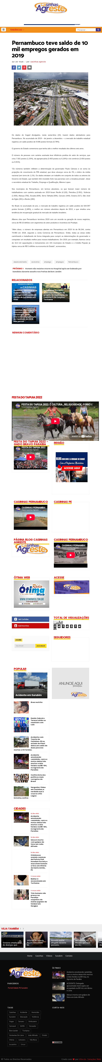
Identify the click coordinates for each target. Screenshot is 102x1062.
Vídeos (49, 956)
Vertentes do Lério (16, 1035)
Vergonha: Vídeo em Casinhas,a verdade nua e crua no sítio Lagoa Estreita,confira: (30, 792)
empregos (60, 262)
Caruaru (21, 1021)
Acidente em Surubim (29, 695)
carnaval (12, 1026)
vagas (11, 1021)
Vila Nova (33, 1040)
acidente (23, 1012)
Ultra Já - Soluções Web (90, 1059)
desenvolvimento (20, 262)
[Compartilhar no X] (19, 67)
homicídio (35, 1012)
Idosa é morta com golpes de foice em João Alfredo (78, 996)
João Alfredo (33, 1035)
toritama (25, 1030)
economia (35, 262)
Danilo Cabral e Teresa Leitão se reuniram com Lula (38, 721)
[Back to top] (95, 1056)
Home (29, 956)
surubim (12, 1017)
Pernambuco (73, 262)
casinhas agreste (38, 61)
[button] (3, 29)
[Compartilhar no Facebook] (14, 67)
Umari (23, 1044)
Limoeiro (22, 1040)
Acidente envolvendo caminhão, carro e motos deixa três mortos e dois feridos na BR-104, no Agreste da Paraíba (39, 762)
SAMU (22, 1026)
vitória (11, 1040)
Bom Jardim (13, 1030)
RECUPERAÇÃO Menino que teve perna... (82, 943)
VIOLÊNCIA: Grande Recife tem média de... (35, 943)
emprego (47, 262)
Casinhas (39, 956)
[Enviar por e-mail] (29, 67)
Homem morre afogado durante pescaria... (58, 943)
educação (23, 1017)
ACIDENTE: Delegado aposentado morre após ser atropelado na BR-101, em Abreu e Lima (79, 987)
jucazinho (13, 1044)
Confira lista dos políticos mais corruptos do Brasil (38, 778)
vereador (32, 1026)
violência (35, 1017)
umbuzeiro (32, 1021)
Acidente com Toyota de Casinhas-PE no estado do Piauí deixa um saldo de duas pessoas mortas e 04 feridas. (30, 743)
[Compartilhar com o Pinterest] (24, 67)
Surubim (58, 956)
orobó (44, 1035)
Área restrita (36, 702)
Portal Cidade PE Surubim (18, 988)
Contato (68, 956)
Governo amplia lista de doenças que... (12, 944)
